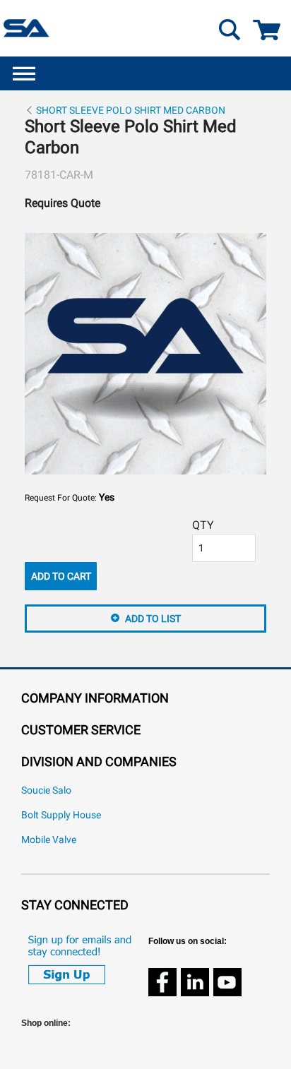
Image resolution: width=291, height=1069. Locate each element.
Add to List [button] (153, 618)
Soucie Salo (46, 790)
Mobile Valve (48, 840)
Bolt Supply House (61, 815)
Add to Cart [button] (61, 576)
